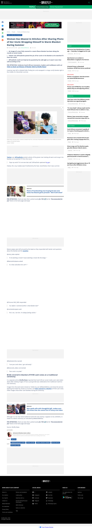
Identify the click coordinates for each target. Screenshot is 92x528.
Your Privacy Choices (47, 527)
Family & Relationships (42, 7)
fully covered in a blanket (43, 389)
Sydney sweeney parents (43, 442)
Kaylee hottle (56, 442)
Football (69, 70)
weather (25, 251)
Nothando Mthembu (25, 47)
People (32, 7)
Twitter (9, 157)
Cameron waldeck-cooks (18, 442)
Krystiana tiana (15, 445)
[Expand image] (62, 108)
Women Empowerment (56, 7)
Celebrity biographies (72, 62)
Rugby (69, 167)
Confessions (70, 53)
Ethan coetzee (31, 442)
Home (8, 32)
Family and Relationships (23, 32)
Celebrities (70, 150)
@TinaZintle (19, 157)
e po (48, 162)
